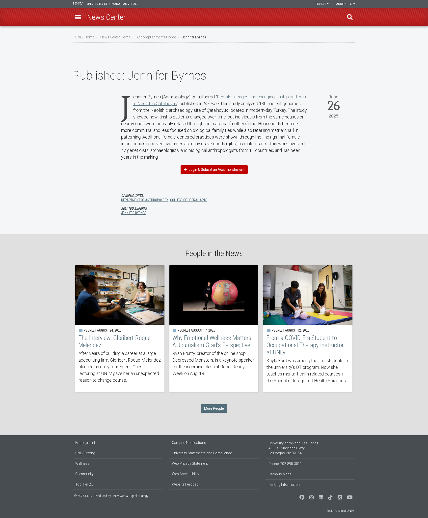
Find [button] (350, 17)
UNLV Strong (85, 453)
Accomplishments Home (156, 37)
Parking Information (284, 485)
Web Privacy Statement (190, 463)
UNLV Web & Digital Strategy (130, 496)
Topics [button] (320, 4)
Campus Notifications (189, 443)
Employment (85, 443)
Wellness (82, 463)
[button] (78, 17)
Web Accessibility (185, 474)
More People (214, 408)
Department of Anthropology (144, 200)
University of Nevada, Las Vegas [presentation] (112, 4)
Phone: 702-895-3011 (285, 464)
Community (84, 474)
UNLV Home (84, 37)
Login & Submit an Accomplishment (216, 170)
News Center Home (115, 37)
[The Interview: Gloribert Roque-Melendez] (119, 328)
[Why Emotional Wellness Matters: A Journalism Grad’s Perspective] (214, 328)
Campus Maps (280, 474)
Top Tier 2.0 (84, 484)
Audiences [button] (344, 4)
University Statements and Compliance (202, 453)
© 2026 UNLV (83, 496)
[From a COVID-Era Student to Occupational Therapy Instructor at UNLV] (307, 328)
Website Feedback (186, 484)
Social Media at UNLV (340, 511)
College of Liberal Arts (188, 200)
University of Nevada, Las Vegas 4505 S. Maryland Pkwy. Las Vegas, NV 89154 (293, 448)
